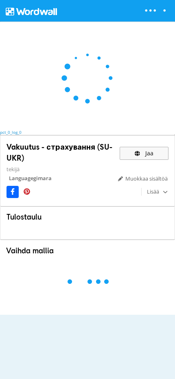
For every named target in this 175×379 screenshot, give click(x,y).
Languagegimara (30, 178)
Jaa (148, 153)
